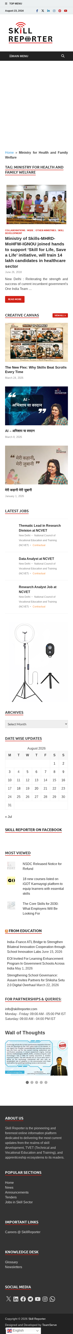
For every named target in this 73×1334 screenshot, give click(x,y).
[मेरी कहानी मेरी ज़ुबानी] (36, 465)
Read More (13, 298)
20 (36, 788)
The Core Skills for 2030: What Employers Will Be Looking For (40, 908)
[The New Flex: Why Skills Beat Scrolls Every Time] (36, 342)
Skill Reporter (36, 1318)
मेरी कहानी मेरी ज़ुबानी (18, 490)
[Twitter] (42, 10)
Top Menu (15, 3)
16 (63, 780)
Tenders (11, 1197)
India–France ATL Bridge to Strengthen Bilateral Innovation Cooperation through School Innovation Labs (36, 946)
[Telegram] (30, 1299)
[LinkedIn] (48, 10)
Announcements (17, 1192)
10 (10, 780)
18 (18, 788)
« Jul (8, 816)
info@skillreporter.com (21, 1009)
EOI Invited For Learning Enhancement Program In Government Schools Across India (35, 963)
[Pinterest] (59, 10)
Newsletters (13, 1267)
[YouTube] (65, 10)
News (9, 1187)
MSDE (30, 230)
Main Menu (20, 56)
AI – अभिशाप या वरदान (20, 431)
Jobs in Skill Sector (19, 1202)
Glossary (11, 1262)
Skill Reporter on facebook (33, 830)
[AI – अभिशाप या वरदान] (36, 405)
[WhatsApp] (52, 1299)
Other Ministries (45, 230)
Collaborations (15, 230)
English (18, 1330)
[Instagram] (54, 10)
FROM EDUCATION (25, 931)
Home (9, 152)
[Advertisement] (36, 105)
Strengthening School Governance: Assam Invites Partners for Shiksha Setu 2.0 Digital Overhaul (36, 980)
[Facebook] (37, 10)
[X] (8, 1299)
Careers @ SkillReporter (22, 1232)
